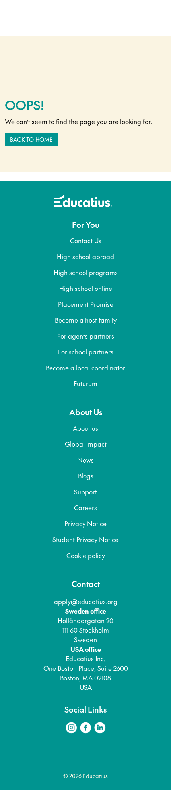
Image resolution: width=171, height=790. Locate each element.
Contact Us (85, 240)
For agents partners (85, 335)
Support (85, 491)
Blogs (85, 475)
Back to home (31, 139)
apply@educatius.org (85, 601)
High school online (85, 288)
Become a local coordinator (85, 367)
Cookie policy (85, 555)
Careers (85, 507)
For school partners (85, 351)
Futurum (85, 383)
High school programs (86, 272)
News (85, 459)
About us (85, 428)
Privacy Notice (85, 523)
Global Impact (86, 444)
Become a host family (86, 320)
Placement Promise (85, 304)
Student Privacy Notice (85, 539)
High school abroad (85, 256)
